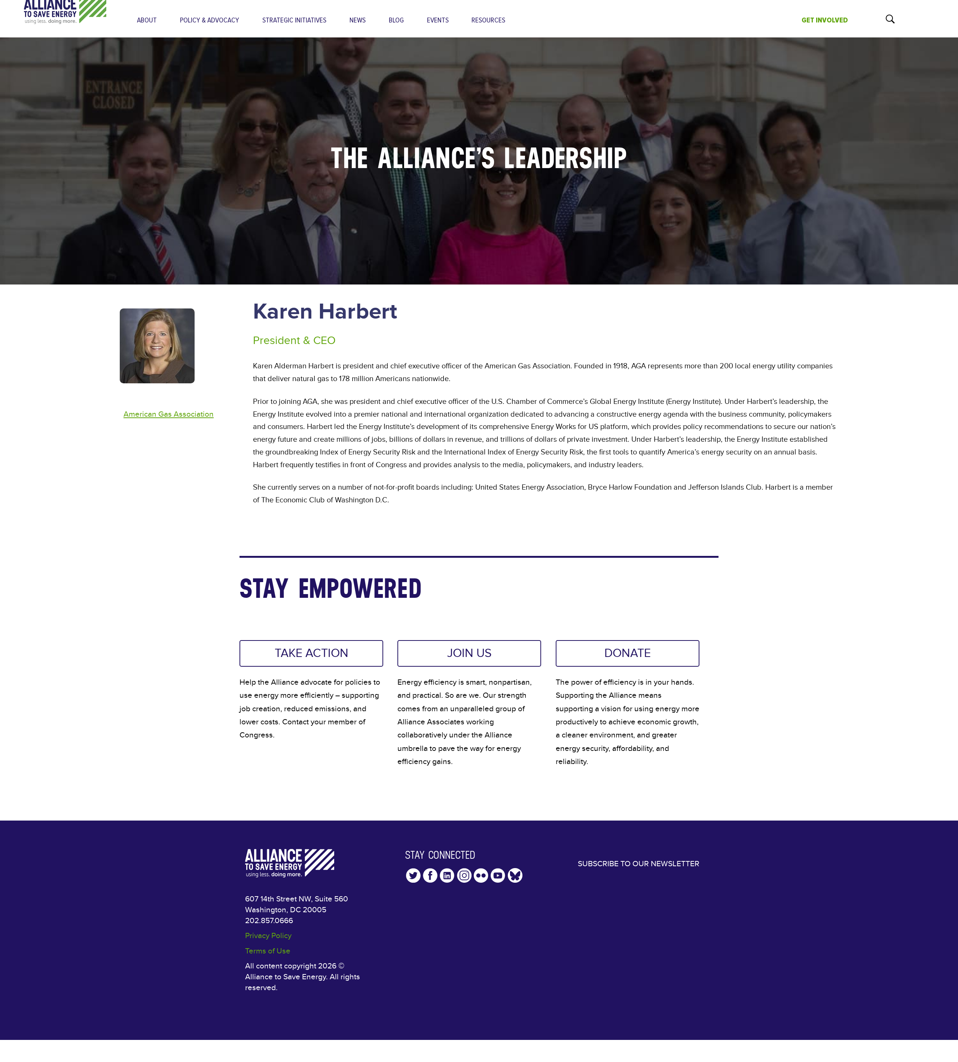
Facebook (430, 875)
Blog (396, 20)
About (147, 20)
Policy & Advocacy (209, 20)
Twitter (413, 875)
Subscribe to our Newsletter (638, 863)
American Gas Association (168, 414)
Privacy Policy (268, 935)
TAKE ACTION (311, 653)
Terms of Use (267, 951)
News (358, 20)
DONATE (627, 653)
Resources (488, 20)
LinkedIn (447, 875)
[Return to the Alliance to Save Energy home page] (65, 17)
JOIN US (469, 653)
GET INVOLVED (825, 20)
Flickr (481, 875)
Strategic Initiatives (294, 20)
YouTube (498, 875)
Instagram (464, 875)
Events (438, 20)
